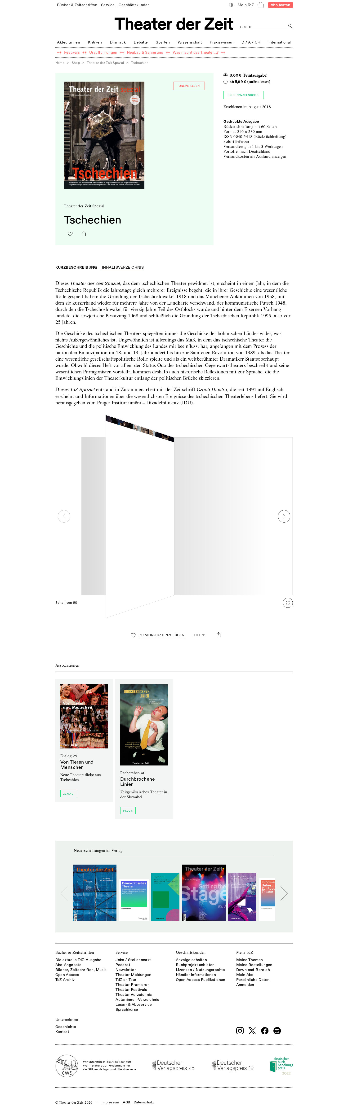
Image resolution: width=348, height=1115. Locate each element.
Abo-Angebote (68, 964)
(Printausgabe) (249, 75)
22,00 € (68, 794)
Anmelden (245, 984)
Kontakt (62, 1031)
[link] (77, 5)
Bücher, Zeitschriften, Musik (81, 969)
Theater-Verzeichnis (134, 994)
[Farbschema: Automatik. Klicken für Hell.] (231, 5)
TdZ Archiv (65, 979)
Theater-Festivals (131, 989)
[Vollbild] (288, 603)
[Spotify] (277, 1031)
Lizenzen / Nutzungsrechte (200, 969)
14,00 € (128, 811)
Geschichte (65, 1026)
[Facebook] (265, 1031)
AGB (126, 1102)
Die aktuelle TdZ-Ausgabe (78, 960)
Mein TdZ (244, 952)
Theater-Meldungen (133, 974)
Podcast (123, 964)
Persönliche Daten (253, 979)
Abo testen (280, 5)
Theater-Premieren (133, 984)
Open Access (67, 974)
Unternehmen (66, 1019)
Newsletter (126, 969)
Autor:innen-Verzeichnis (137, 999)
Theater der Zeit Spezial (105, 63)
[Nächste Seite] (284, 516)
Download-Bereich (253, 969)
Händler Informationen (196, 974)
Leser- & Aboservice (134, 1004)
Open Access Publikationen (200, 979)
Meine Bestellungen (254, 964)
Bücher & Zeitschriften (74, 952)
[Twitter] (252, 1030)
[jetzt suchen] (290, 26)
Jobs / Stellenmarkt (133, 960)
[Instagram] (240, 1031)
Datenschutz (144, 1102)
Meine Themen (249, 960)
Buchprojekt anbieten (195, 964)
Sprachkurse (127, 1009)
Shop (76, 63)
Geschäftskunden (191, 952)
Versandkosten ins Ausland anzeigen (254, 156)
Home (60, 63)
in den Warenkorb (243, 95)
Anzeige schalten (191, 960)
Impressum (110, 1102)
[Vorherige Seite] (64, 516)
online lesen (189, 86)
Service (122, 952)
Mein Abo (245, 974)
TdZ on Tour (126, 979)
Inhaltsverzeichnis (123, 267)
